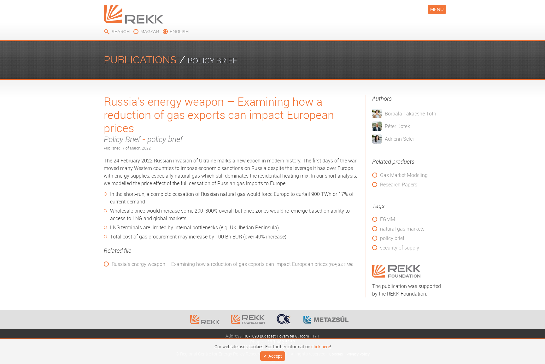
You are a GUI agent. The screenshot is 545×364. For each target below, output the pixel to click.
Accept (275, 356)
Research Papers (398, 184)
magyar (149, 31)
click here (320, 346)
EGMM (387, 219)
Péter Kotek (397, 126)
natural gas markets (402, 229)
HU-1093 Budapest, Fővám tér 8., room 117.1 (281, 336)
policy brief (392, 238)
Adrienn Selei (399, 139)
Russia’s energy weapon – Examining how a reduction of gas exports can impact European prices (232, 264)
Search (121, 31)
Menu (437, 9)
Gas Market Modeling (404, 175)
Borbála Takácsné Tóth (410, 113)
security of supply (399, 247)
